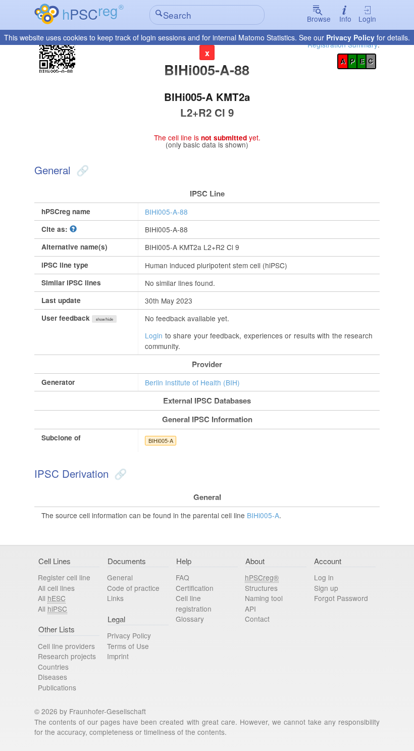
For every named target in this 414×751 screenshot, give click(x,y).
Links (115, 598)
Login (367, 19)
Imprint (118, 656)
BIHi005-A (160, 440)
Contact (257, 619)
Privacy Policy (350, 37)
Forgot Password (341, 598)
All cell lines (56, 588)
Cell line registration (194, 603)
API (250, 609)
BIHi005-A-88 (166, 212)
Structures (261, 588)
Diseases (52, 677)
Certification (195, 588)
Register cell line (64, 577)
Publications (57, 687)
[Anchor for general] (81, 169)
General (120, 577)
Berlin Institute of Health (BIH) (192, 382)
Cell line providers (66, 646)
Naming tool (264, 598)
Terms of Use (128, 646)
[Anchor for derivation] (119, 473)
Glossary (190, 619)
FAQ (182, 577)
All (52, 598)
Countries (53, 667)
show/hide (104, 319)
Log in (324, 577)
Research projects (67, 656)
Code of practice (133, 588)
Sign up (326, 588)
